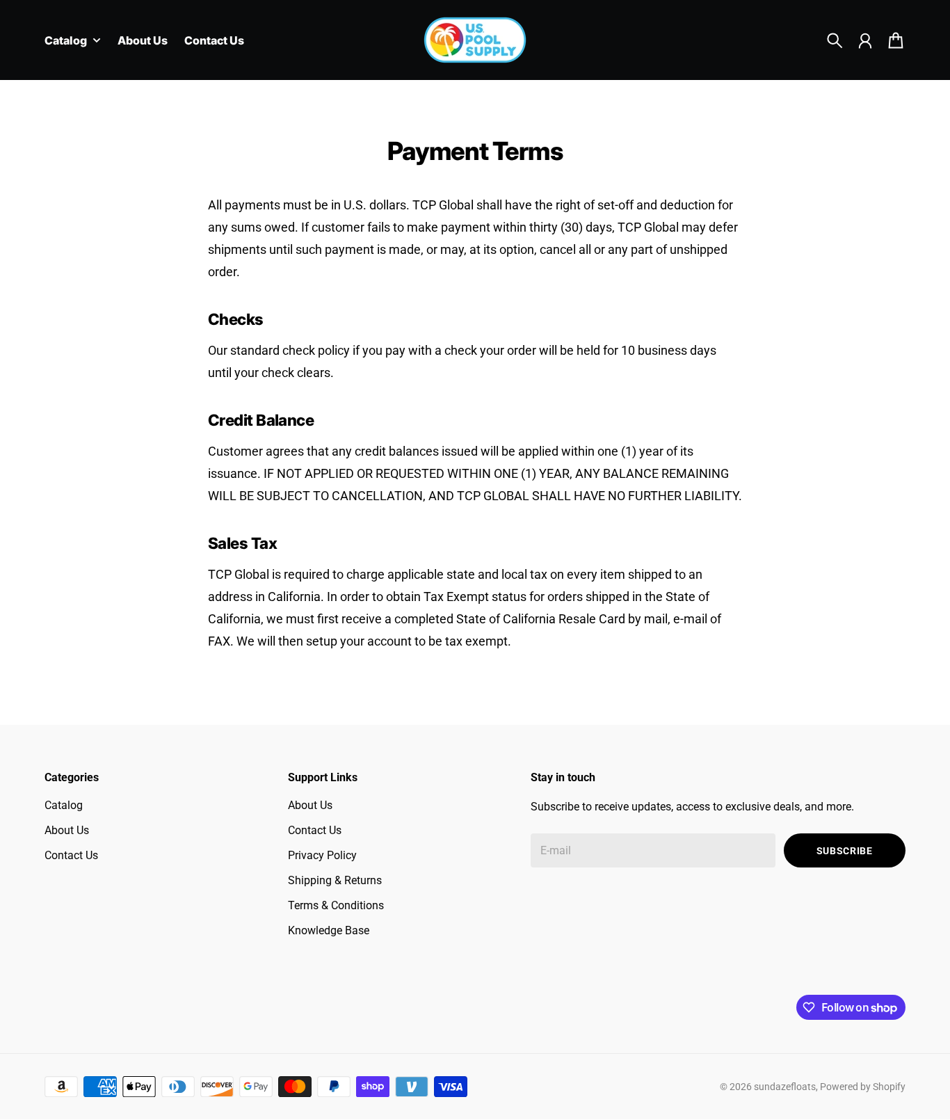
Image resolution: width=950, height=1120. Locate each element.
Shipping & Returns (335, 880)
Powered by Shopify (862, 1086)
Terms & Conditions (336, 905)
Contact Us (71, 855)
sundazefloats (785, 1086)
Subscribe (844, 850)
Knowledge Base (328, 930)
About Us (67, 830)
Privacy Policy (322, 855)
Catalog (64, 805)
